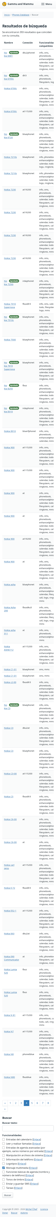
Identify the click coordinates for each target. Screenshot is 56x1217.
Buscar (7, 1195)
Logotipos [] (16, 1163)
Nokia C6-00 (10, 819)
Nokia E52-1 (10, 910)
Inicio (7, 14)
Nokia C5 (8, 796)
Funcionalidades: (12, 1135)
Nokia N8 (9, 1054)
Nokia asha (10, 584)
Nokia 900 (9, 447)
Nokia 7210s (10, 157)
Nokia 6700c (10, 88)
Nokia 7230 (10, 189)
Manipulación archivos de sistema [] (29, 1155)
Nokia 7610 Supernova (9, 366)
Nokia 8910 (10, 431)
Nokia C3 (8, 727)
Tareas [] (14, 1187)
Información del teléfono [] (24, 1159)
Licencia (44, 1209)
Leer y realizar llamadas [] (23, 1143)
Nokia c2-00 (10, 682)
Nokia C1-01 (10, 669)
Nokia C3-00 (10, 773)
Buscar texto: (10, 1122)
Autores (24, 1212)
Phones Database (20, 14)
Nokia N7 (9, 1031)
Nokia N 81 (10, 1015)
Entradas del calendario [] (23, 1139)
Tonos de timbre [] (19, 1179)
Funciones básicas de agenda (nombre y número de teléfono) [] (26, 1173)
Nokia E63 (9, 933)
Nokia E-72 (9, 887)
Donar (5, 1212)
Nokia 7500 (10, 339)
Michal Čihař (31, 1209)
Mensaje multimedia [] (21, 1167)
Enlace (36, 1139)
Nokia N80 (9, 1077)
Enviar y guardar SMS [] (22, 1183)
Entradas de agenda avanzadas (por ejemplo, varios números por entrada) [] (27, 1149)
